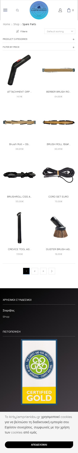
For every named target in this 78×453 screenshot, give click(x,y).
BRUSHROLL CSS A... (19, 196)
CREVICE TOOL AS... (19, 249)
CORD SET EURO (58, 196)
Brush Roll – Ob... (19, 144)
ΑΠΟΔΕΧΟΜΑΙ (39, 444)
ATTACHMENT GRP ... (19, 91)
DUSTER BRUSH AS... (58, 249)
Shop (16, 24)
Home (6, 24)
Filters (23, 31)
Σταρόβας (9, 310)
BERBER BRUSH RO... (58, 91)
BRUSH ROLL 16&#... (58, 144)
